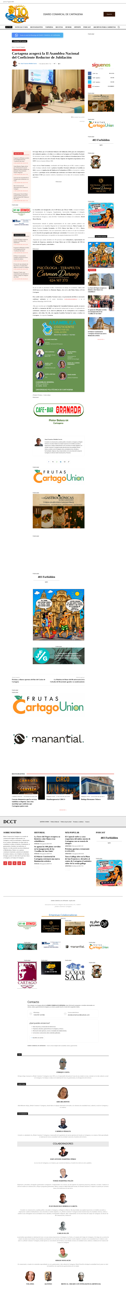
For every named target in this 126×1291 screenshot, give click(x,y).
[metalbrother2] (95, 171)
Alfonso (48, 1284)
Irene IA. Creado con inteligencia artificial (81, 1284)
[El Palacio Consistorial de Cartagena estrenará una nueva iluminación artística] (101, 325)
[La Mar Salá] (75, 982)
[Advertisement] (48, 134)
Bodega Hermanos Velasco (91, 799)
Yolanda (30, 1284)
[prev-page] (35, 867)
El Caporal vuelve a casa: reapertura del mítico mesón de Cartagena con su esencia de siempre (77, 840)
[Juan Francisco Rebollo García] (15, 64)
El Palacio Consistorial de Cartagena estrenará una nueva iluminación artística (21, 257)
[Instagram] (10, 863)
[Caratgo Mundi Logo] (27, 990)
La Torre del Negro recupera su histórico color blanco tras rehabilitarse (21, 241)
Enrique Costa (51, 796)
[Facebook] (48, 461)
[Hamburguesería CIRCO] (63, 788)
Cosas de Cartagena (20, 47)
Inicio (13, 47)
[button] (119, 27)
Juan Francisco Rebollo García (29, 63)
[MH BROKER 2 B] (21, 227)
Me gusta (111, 73)
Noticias (36, 843)
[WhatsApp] (56, 461)
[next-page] (38, 867)
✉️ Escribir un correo (37, 1038)
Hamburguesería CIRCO (56, 799)
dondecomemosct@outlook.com (79, 1015)
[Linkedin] (60, 461)
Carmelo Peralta (17, 796)
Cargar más (100, 339)
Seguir (112, 77)
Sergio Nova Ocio (63, 1260)
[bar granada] (21, 218)
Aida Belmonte (63, 1102)
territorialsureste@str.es (70, 299)
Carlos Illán (63, 1233)
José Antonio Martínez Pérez (63, 1159)
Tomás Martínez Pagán (63, 1181)
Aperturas (68, 846)
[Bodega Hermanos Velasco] (97, 788)
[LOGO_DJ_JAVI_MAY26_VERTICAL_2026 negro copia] (99, 929)
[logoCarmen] (59, 267)
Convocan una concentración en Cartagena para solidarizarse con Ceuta (21, 179)
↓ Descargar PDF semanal (19, 41)
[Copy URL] (68, 461)
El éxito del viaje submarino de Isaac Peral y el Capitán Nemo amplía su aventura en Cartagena (21, 265)
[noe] (101, 230)
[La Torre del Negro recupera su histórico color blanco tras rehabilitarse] (101, 281)
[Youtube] (24, 863)
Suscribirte (111, 86)
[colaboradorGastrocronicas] (59, 529)
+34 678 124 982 (39, 1015)
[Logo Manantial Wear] (48, 762)
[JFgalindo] (59, 665)
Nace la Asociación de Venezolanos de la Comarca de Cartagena (21, 187)
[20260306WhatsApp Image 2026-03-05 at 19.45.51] (51, 976)
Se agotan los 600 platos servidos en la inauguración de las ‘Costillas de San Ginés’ (21, 159)
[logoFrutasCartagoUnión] (59, 486)
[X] (52, 461)
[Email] (64, 461)
